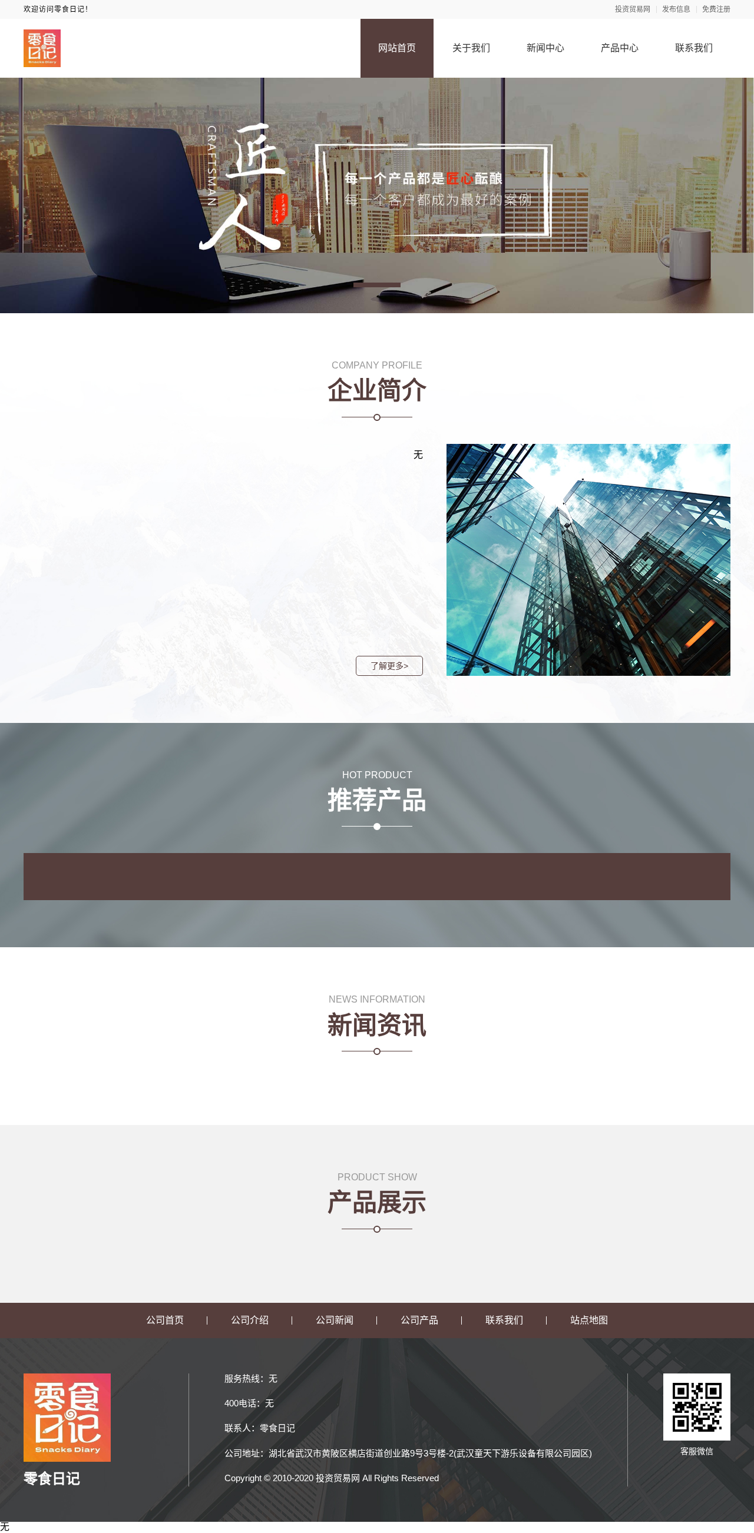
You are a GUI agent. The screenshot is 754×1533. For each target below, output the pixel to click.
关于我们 (471, 48)
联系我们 (694, 48)
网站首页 (397, 48)
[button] (377, 285)
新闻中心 (545, 48)
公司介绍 (250, 1320)
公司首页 (165, 1320)
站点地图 (589, 1320)
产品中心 (620, 48)
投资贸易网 (632, 9)
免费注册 (716, 9)
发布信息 (676, 9)
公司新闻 (334, 1320)
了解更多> (389, 666)
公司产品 (419, 1320)
